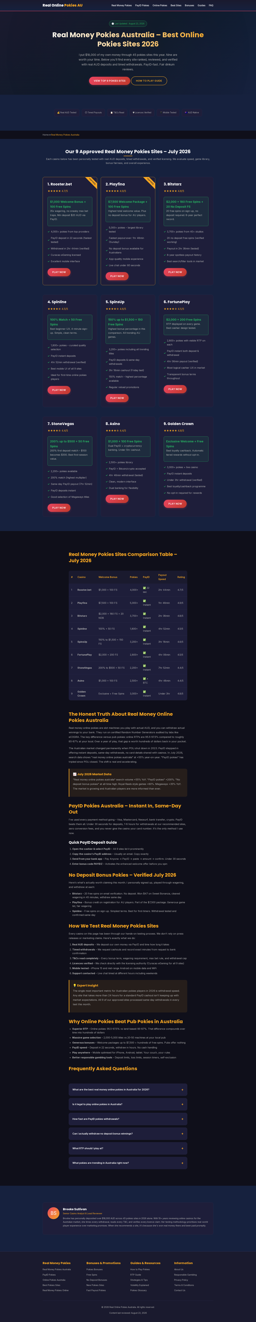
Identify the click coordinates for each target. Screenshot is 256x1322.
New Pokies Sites (95, 1285)
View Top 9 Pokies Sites (110, 80)
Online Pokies (160, 5)
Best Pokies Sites (51, 1285)
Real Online (63, 5)
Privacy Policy (181, 1280)
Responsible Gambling (185, 1274)
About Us (178, 1269)
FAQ (211, 5)
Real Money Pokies (122, 5)
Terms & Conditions (184, 1285)
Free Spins (92, 1274)
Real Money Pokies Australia (57, 1269)
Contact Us (179, 1290)
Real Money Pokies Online (56, 1290)
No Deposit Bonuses (97, 1280)
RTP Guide (135, 1274)
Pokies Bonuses (95, 1269)
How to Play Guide (149, 80)
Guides (201, 5)
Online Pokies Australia (54, 1280)
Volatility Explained (139, 1285)
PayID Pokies (142, 5)
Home (46, 134)
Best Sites (176, 5)
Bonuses (189, 5)
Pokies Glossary (138, 1290)
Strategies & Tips (139, 1280)
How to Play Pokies (140, 1269)
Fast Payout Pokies (96, 1290)
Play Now (59, 272)
